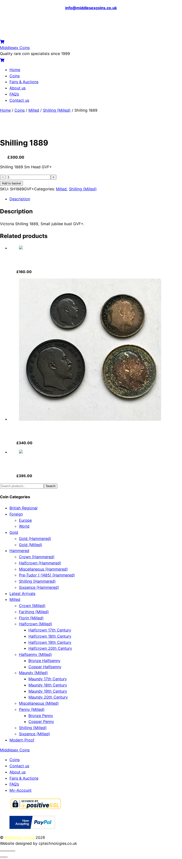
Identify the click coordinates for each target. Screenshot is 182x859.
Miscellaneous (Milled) (39, 703)
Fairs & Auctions (23, 81)
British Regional (23, 508)
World (24, 526)
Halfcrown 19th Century (49, 642)
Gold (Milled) (30, 544)
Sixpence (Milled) (34, 733)
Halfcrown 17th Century (49, 630)
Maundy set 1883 (32, 260)
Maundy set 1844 (32, 464)
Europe (25, 520)
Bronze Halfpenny (44, 660)
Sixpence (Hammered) (39, 587)
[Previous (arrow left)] (2, 857)
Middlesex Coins (19, 837)
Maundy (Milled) (33, 672)
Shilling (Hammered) (37, 581)
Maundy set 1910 (31, 431)
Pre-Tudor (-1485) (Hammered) (47, 575)
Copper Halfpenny (44, 666)
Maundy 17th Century (47, 678)
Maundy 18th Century (47, 685)
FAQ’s (14, 94)
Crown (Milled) (32, 605)
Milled (33, 110)
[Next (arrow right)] (6, 857)
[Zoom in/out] (2, 851)
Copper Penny (41, 721)
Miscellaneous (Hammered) (43, 569)
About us (17, 88)
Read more (49, 272)
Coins (14, 75)
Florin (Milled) (31, 618)
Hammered (19, 550)
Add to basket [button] (52, 443)
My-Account (20, 790)
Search (50, 486)
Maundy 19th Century (47, 691)
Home (14, 69)
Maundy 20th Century (48, 697)
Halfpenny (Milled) (35, 654)
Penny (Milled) (32, 709)
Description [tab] (19, 198)
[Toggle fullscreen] (6, 851)
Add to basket (11, 183)
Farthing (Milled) (34, 611)
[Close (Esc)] (13, 851)
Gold (13, 532)
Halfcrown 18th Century (49, 636)
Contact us (19, 100)
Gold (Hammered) (35, 538)
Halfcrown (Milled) (35, 623)
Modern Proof (21, 740)
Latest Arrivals (22, 593)
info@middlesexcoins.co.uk (91, 7)
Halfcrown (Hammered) (40, 563)
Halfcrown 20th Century (50, 648)
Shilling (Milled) (57, 110)
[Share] (9, 851)
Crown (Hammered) (37, 556)
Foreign (16, 514)
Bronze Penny (40, 715)
